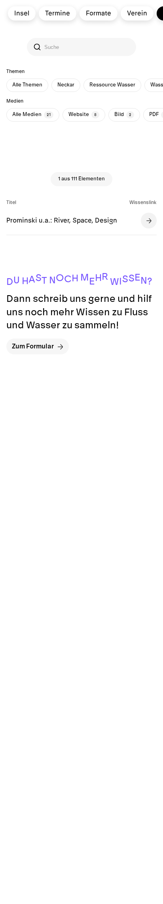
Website (82, 114)
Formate (98, 13)
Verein (137, 13)
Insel (21, 13)
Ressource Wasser (112, 85)
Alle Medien (31, 114)
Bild (122, 114)
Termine (57, 13)
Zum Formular (33, 346)
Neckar (65, 85)
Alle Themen (27, 85)
